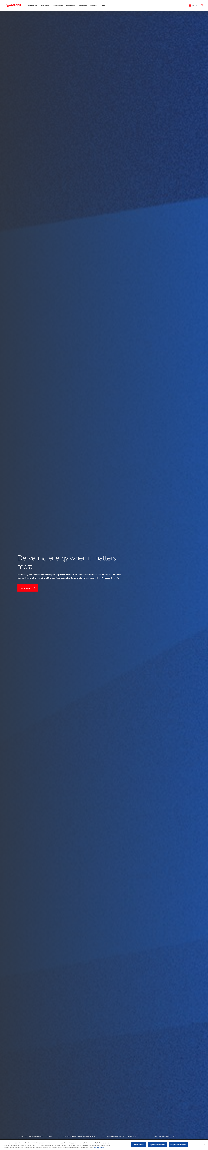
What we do (44, 5)
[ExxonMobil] (14, 5)
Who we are (32, 5)
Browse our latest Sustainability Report (37, 578)
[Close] (204, 1144)
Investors (93, 5)
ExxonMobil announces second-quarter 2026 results (79, 1137)
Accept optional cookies (178, 1144)
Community (70, 5)
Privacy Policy (99, 1147)
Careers (103, 5)
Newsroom (83, 5)
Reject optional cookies (157, 1144)
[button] (193, 5)
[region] (104, 1144)
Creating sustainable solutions (163, 1136)
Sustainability (58, 5)
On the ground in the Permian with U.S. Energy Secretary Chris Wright (35, 1137)
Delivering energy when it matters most (121, 1136)
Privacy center (139, 1144)
